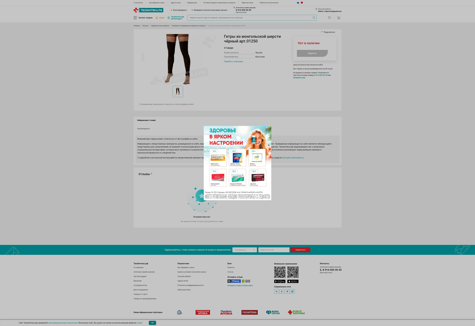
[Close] (268, 128)
